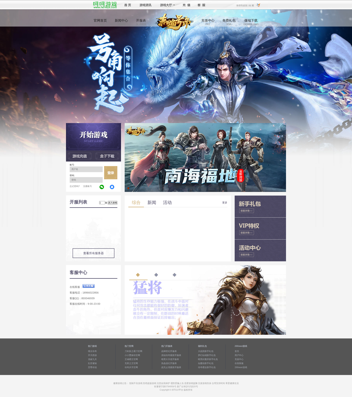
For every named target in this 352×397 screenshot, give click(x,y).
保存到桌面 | (242, 5)
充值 (186, 5)
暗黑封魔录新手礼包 (208, 359)
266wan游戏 (241, 367)
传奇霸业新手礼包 (207, 367)
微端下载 (250, 22)
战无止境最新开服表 (171, 367)
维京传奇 (92, 351)
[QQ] (112, 187)
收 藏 (251, 5)
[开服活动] (205, 124)
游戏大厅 (166, 5)
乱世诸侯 (92, 363)
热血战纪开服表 (169, 363)
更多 (224, 202)
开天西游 (92, 355)
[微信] (102, 187)
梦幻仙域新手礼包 (207, 355)
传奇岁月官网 (131, 367)
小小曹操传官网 (132, 355)
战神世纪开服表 (169, 351)
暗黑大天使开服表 (170, 359)
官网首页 (100, 22)
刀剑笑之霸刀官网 (133, 351)
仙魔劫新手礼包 (205, 363)
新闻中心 (121, 22)
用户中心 (239, 355)
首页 (127, 5)
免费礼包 (229, 22)
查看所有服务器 (93, 253)
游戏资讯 (145, 5)
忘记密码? (75, 186)
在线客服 (239, 363)
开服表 (141, 22)
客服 (201, 5)
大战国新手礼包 (205, 351)
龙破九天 (92, 359)
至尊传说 (92, 367)
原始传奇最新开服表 (171, 355)
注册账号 (87, 186)
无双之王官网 (131, 363)
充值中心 (207, 22)
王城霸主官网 (131, 359)
